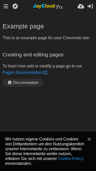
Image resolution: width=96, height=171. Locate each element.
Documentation (25, 83)
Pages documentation (22, 72)
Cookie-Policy (70, 158)
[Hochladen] (81, 6)
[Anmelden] (90, 6)
